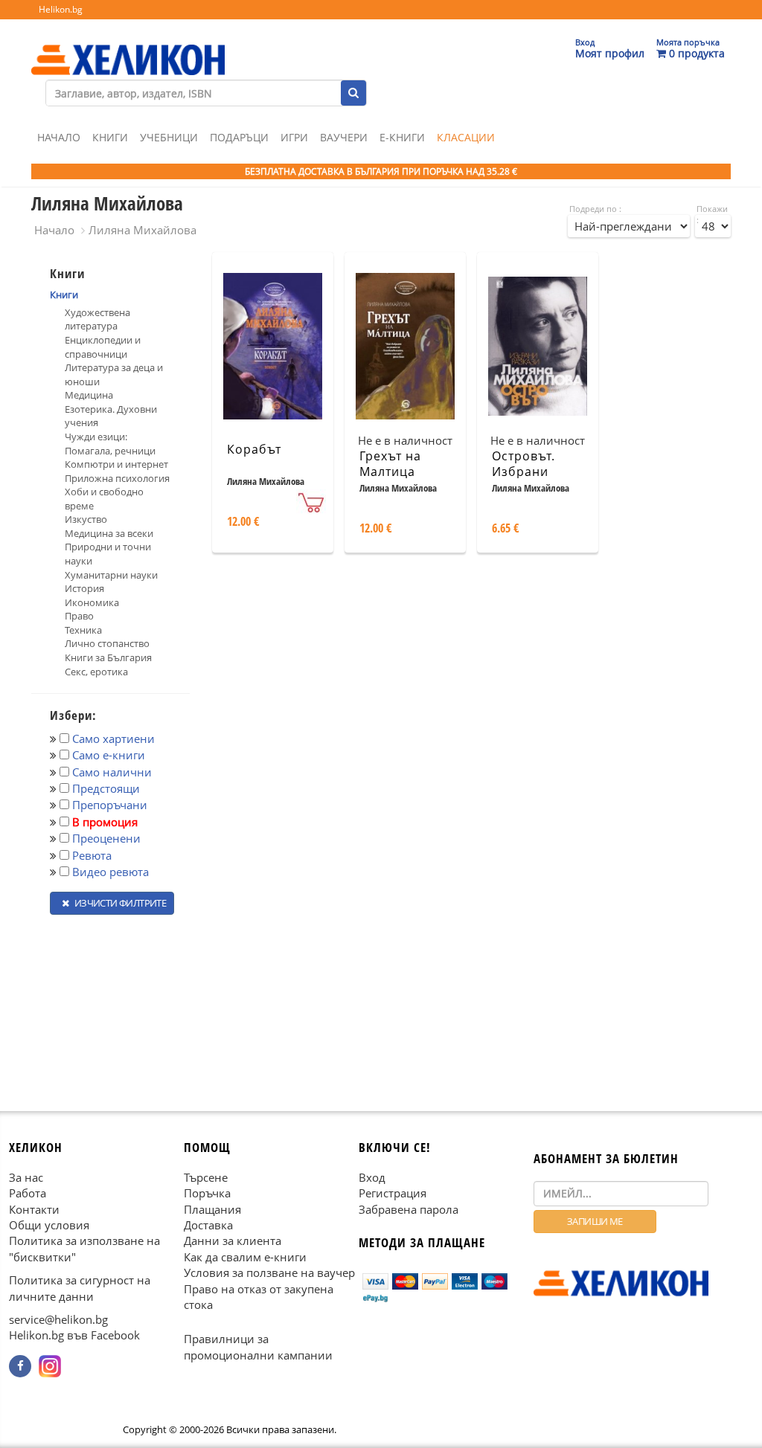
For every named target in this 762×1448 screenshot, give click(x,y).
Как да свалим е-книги (245, 1256)
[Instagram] (50, 1366)
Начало (58, 137)
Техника (83, 630)
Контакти (34, 1209)
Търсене (206, 1177)
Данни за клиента (232, 1240)
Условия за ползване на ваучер (269, 1272)
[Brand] (128, 45)
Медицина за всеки (109, 533)
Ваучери (344, 137)
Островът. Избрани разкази (523, 471)
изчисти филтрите (119, 903)
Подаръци (239, 137)
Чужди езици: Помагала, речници (110, 443)
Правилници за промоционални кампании (258, 1347)
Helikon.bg (61, 9)
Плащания (212, 1209)
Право (79, 615)
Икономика (92, 602)
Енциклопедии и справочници (103, 347)
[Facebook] (20, 1366)
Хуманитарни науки (111, 575)
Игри (294, 137)
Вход (372, 1177)
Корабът (254, 449)
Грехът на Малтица (390, 464)
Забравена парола (408, 1209)
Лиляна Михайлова (142, 229)
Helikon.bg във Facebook (74, 1335)
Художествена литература (97, 319)
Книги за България (108, 657)
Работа (27, 1192)
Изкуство (86, 519)
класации (466, 137)
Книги (110, 137)
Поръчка (207, 1192)
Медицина (89, 395)
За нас (26, 1177)
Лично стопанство (107, 643)
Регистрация (392, 1192)
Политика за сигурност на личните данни (79, 1287)
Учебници (169, 137)
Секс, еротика (96, 671)
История (84, 588)
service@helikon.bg (58, 1319)
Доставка (208, 1224)
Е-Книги (402, 137)
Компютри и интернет (116, 464)
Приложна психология (117, 478)
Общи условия (49, 1224)
